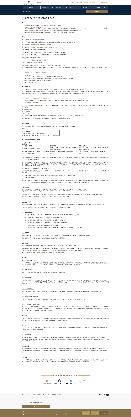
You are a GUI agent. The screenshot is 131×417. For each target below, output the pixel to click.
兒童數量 (98, 7)
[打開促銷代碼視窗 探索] (75, 2)
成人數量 (85, 7)
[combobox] (31, 7)
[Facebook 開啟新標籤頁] (100, 394)
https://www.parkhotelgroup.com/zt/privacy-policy (90, 29)
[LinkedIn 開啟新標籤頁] (105, 394)
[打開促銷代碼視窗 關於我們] (96, 2)
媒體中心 (49, 394)
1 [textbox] (91, 7)
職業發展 (59, 394)
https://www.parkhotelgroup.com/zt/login (32, 191)
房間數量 (71, 7)
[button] (48, 8)
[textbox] (31, 7)
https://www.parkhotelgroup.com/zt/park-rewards (44, 47)
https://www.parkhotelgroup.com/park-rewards (45, 89)
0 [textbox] (104, 7)
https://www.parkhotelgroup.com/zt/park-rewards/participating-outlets (90, 42)
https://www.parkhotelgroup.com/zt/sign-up (39, 105)
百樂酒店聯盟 (37, 394)
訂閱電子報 (36, 406)
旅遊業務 (31, 394)
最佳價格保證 (25, 394)
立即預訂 (97, 11)
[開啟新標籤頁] (107, 394)
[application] (65, 413)
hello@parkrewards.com (42, 252)
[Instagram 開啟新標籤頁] (102, 394)
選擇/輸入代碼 (26, 11)
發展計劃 (44, 394)
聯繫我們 (54, 394)
